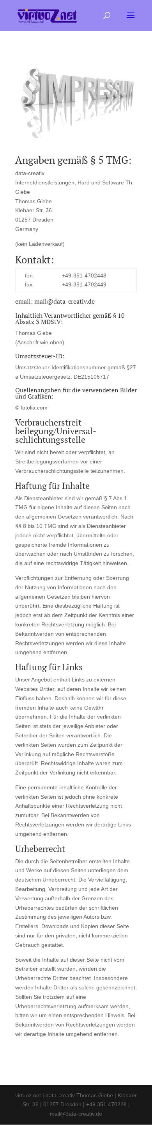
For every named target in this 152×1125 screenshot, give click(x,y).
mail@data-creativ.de (64, 301)
